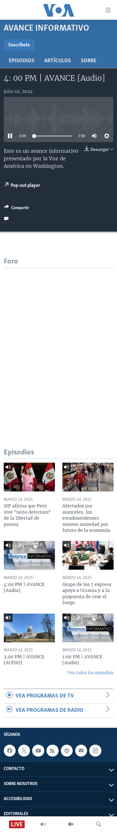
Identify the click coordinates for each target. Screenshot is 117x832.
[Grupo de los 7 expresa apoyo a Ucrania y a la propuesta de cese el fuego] (88, 555)
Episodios (21, 61)
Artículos (57, 61)
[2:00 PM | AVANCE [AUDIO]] (29, 628)
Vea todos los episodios (90, 672)
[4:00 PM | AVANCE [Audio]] (29, 555)
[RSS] (52, 751)
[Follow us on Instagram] (95, 751)
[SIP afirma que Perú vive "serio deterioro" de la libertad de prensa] (29, 477)
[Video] (70, 824)
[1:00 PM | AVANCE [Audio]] (88, 628)
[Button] (16, 209)
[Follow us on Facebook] (10, 751)
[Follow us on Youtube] (38, 751)
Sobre (88, 61)
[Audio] (43, 824)
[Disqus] (58, 346)
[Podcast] (67, 751)
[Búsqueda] (98, 824)
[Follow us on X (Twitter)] (24, 751)
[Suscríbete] (81, 751)
